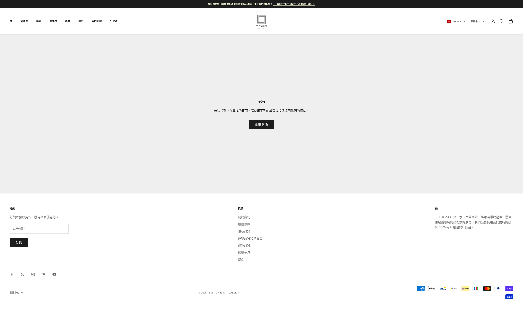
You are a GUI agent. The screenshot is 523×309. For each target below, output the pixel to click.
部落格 (53, 21)
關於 (81, 21)
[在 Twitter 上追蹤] (22, 274)
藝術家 (24, 21)
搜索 (241, 260)
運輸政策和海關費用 (252, 238)
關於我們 (244, 217)
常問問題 (97, 21)
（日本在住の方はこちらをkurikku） (294, 4)
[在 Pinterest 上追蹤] (44, 274)
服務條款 (244, 224)
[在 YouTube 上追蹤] (54, 274)
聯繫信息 (244, 253)
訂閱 (19, 242)
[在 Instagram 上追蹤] (33, 274)
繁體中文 (475, 21)
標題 (38, 21)
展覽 (67, 21)
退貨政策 (244, 245)
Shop (114, 21)
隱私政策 (244, 231)
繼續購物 (261, 124)
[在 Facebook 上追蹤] (12, 274)
